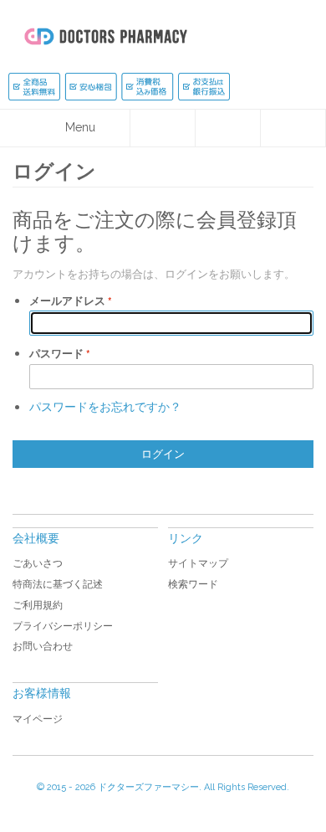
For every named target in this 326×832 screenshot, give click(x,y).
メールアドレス (67, 301)
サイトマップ (198, 563)
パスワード (56, 353)
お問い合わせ (43, 646)
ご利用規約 (38, 605)
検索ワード (193, 584)
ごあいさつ (38, 563)
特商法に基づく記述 (58, 584)
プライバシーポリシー (63, 626)
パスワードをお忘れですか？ (105, 406)
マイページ (38, 719)
